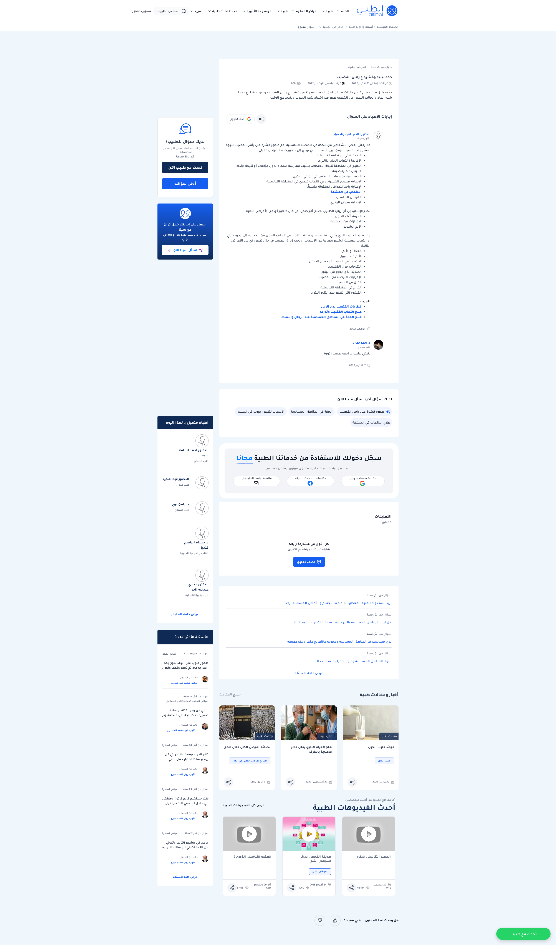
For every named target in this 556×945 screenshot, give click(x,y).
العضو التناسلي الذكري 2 (252, 857)
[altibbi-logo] (377, 11)
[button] (335, 11)
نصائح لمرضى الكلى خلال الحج (247, 747)
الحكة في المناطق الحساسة (312, 411)
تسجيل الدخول (141, 11)
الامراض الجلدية (333, 27)
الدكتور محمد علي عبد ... (184, 683)
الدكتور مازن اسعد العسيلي (182, 730)
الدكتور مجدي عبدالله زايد (198, 587)
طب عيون (182, 485)
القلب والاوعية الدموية (194, 553)
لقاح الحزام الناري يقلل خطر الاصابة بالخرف (311, 749)
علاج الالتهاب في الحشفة (371, 422)
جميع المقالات (230, 694)
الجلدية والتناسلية (196, 595)
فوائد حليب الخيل (381, 747)
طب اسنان (201, 461)
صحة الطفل (169, 654)
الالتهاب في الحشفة (346, 191)
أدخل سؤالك (185, 183)
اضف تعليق (306, 561)
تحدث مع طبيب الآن (185, 167)
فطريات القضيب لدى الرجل (341, 306)
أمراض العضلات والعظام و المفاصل (187, 701)
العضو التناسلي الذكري (373, 857)
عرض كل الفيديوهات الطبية (244, 805)
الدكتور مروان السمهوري (184, 774)
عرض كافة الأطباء (185, 614)
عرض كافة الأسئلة (309, 673)
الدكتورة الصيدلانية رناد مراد (351, 134)
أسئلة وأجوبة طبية (361, 27)
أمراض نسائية (170, 745)
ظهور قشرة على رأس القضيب (361, 411)
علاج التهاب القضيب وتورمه (340, 311)
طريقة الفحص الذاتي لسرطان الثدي (315, 859)
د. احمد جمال (361, 342)
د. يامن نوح (180, 504)
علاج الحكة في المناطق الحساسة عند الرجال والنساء (321, 316)
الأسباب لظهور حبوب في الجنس (261, 411)
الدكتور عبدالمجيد (175, 479)
